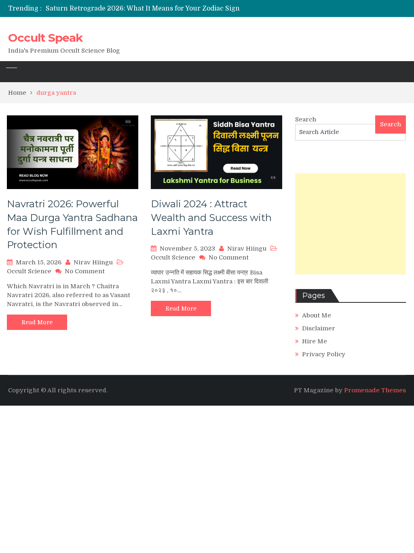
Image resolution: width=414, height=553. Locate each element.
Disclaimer (318, 328)
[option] (146, 8)
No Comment (85, 271)
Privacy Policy (323, 354)
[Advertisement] (350, 223)
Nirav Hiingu (93, 262)
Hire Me (314, 341)
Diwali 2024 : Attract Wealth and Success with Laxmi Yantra (211, 217)
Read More (37, 322)
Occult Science (29, 271)
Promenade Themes (375, 390)
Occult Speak (45, 38)
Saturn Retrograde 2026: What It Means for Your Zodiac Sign (143, 8)
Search (305, 119)
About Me (316, 315)
